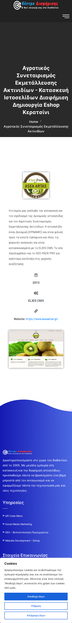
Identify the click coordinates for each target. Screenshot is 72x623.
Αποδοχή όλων (36, 596)
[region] (36, 590)
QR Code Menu (14, 515)
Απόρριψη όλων (36, 615)
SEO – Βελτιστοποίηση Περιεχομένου (26, 532)
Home (33, 122)
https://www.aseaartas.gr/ (42, 319)
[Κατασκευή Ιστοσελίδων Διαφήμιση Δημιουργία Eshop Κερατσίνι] (36, 5)
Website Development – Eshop (22, 540)
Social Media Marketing (18, 524)
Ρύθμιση (36, 605)
